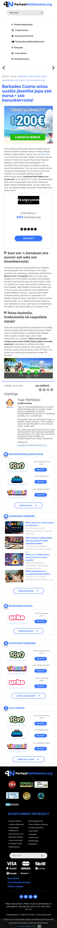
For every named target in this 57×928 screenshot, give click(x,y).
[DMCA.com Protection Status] (12, 804)
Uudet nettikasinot (16, 824)
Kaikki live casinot (26, 759)
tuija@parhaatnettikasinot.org (32, 445)
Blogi (13, 76)
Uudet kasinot (21, 30)
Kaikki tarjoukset (26, 591)
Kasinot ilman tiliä (16, 834)
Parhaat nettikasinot (23, 24)
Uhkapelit (32, 834)
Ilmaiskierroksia (22, 59)
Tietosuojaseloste (43, 915)
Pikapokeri (32, 844)
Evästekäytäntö (12, 915)
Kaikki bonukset (26, 631)
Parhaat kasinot (15, 821)
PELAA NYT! (28, 238)
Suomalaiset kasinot (24, 36)
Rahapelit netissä (16, 837)
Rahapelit (18, 47)
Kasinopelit (33, 831)
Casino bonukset (16, 840)
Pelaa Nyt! (41, 469)
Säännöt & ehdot (27, 915)
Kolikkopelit (33, 841)
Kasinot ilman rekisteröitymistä (29, 42)
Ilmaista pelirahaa (35, 828)
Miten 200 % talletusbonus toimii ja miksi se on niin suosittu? (37, 557)
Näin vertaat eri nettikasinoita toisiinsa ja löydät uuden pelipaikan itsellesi (38, 541)
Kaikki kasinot (26, 505)
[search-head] (41, 12)
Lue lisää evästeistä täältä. (27, 926)
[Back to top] (49, 920)
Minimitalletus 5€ (35, 821)
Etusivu (5, 76)
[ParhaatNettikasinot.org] (28, 4)
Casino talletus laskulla (38, 824)
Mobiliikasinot (14, 847)
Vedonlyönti (33, 837)
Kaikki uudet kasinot (26, 696)
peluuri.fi (34, 907)
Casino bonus (21, 53)
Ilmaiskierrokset (15, 844)
